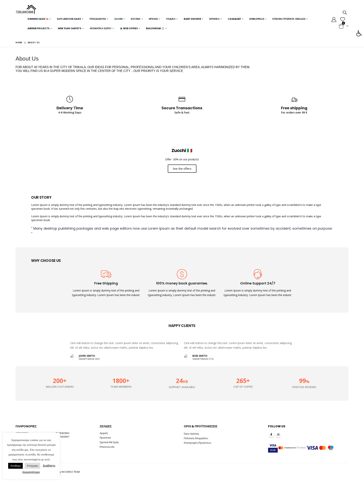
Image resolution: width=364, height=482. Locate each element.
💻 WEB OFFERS (129, 28)
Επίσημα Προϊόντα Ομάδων (288, 18)
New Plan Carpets (69, 28)
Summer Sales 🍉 (38, 18)
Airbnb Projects (38, 28)
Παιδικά (170, 18)
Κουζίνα (135, 18)
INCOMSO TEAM (71, 471)
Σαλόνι (118, 18)
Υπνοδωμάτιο (97, 18)
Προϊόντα (105, 437)
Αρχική (104, 433)
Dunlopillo (256, 18)
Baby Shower (192, 18)
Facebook (271, 434)
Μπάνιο (153, 18)
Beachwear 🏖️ (155, 28)
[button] (359, 33)
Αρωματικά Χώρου (100, 28)
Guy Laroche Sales (69, 18)
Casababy (234, 18)
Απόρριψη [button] (32, 465)
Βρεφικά (214, 18)
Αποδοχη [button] (15, 465)
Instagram (278, 434)
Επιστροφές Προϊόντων (197, 442)
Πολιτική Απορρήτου (196, 438)
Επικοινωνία (107, 446)
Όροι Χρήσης (191, 433)
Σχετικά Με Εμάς (109, 442)
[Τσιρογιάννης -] (26, 9)
